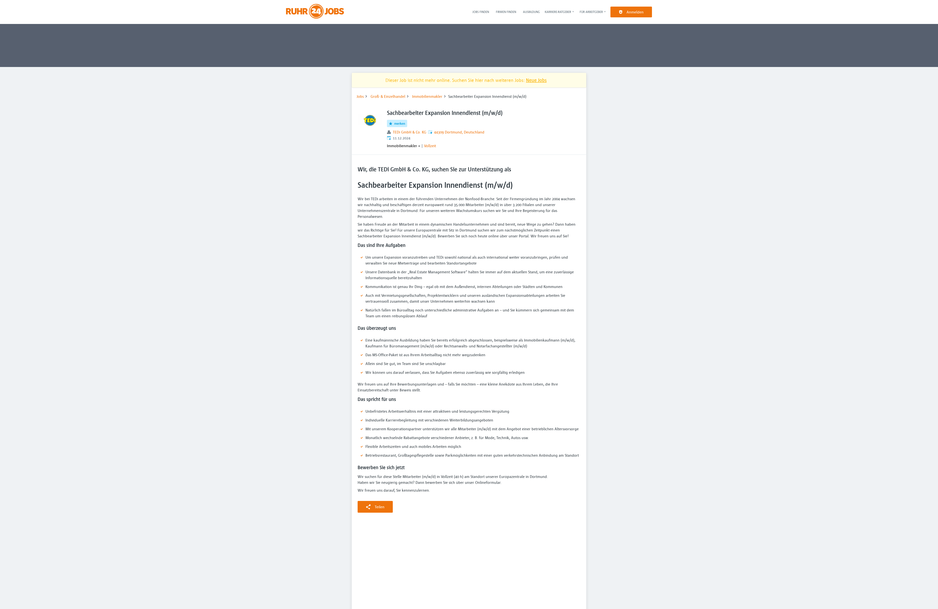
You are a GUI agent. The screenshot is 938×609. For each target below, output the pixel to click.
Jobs (360, 96)
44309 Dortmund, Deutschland (459, 132)
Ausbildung (531, 12)
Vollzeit (430, 145)
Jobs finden (480, 12)
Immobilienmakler (427, 96)
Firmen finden (506, 12)
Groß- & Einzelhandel (388, 96)
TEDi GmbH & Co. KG (409, 132)
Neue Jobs (536, 80)
